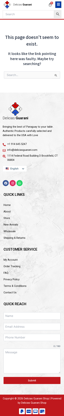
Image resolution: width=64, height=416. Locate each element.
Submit (32, 380)
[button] (58, 5)
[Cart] (50, 4)
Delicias (22, 4)
